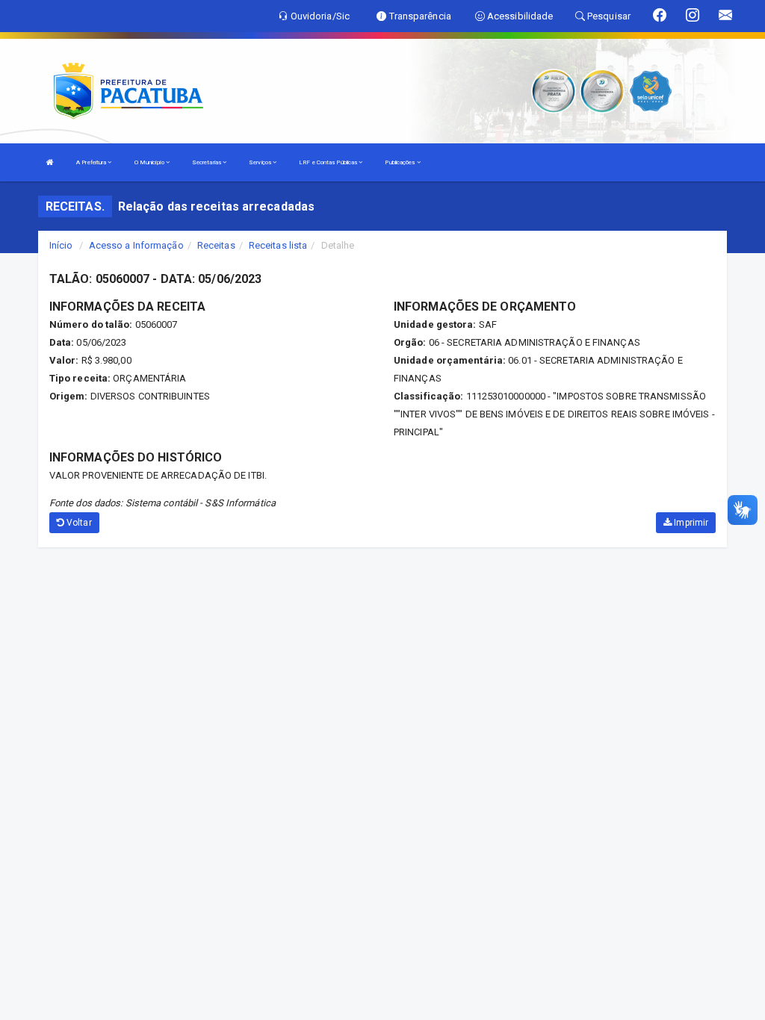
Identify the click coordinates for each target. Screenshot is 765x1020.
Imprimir (690, 522)
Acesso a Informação (136, 245)
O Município (150, 162)
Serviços (261, 162)
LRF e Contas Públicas (329, 162)
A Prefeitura (92, 162)
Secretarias (207, 162)
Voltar (78, 522)
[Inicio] (50, 162)
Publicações (400, 162)
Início (61, 245)
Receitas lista (278, 245)
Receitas (216, 245)
